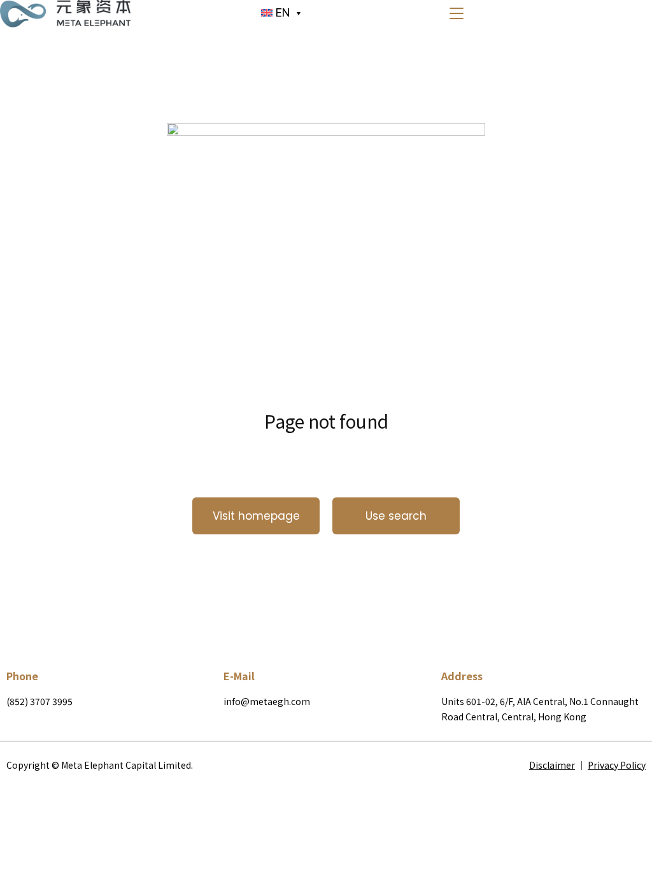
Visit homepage (256, 516)
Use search (396, 516)
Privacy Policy (617, 765)
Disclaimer (552, 765)
